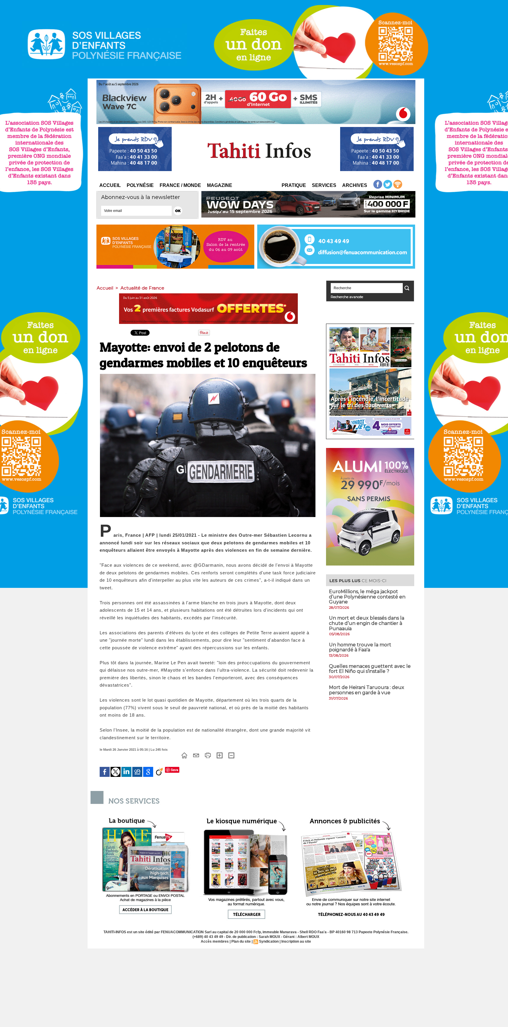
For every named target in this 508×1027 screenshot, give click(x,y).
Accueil (110, 185)
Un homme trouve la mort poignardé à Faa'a (360, 647)
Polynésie (140, 185)
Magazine (219, 185)
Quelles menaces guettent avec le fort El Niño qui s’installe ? (370, 668)
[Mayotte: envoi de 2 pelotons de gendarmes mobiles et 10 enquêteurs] (207, 375)
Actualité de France (142, 288)
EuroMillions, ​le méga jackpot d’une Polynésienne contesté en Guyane (367, 597)
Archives (354, 185)
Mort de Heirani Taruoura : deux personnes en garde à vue (366, 690)
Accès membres (215, 941)
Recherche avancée (347, 297)
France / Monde (180, 185)
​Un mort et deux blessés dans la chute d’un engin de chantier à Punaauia (366, 623)
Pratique (294, 185)
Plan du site (241, 941)
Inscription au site (296, 941)
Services (324, 185)
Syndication (269, 941)
